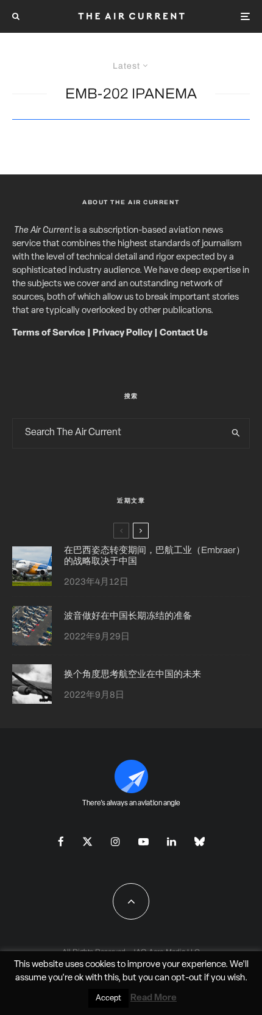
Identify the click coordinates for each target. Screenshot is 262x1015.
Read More (153, 998)
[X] (87, 841)
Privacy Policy (122, 333)
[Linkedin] (171, 841)
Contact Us (184, 333)
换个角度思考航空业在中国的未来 (132, 674)
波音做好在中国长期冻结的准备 (128, 616)
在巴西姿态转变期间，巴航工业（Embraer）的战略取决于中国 (154, 555)
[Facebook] (61, 841)
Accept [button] (108, 998)
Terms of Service (48, 333)
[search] (236, 433)
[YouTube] (143, 841)
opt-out (186, 978)
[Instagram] (115, 841)
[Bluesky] (199, 841)
